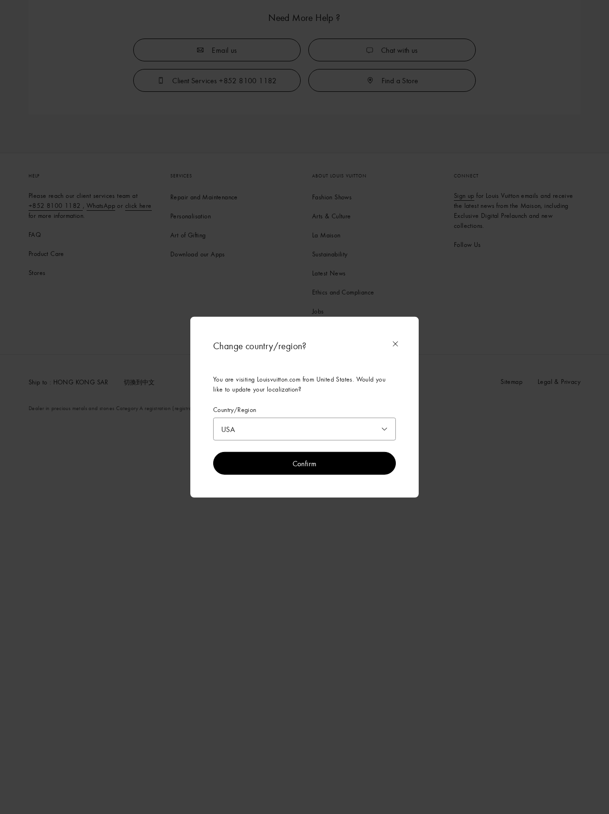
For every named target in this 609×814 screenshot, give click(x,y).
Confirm (305, 463)
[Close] (395, 343)
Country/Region (234, 409)
